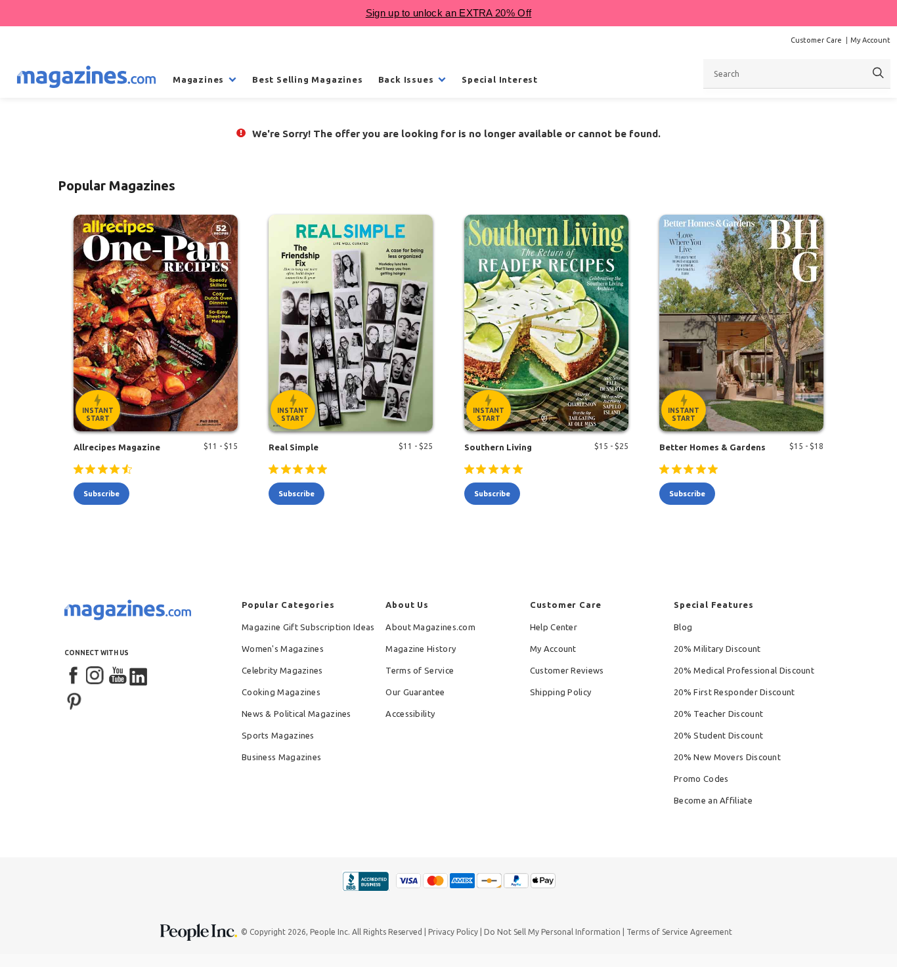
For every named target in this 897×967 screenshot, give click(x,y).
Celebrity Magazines (282, 670)
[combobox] (796, 73)
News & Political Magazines (296, 713)
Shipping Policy (561, 692)
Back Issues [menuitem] (406, 79)
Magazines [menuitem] (198, 79)
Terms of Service (419, 670)
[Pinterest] (74, 700)
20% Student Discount (718, 735)
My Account (870, 40)
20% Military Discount (717, 648)
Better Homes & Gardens (712, 447)
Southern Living (498, 447)
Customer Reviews (567, 670)
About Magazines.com (430, 627)
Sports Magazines (278, 735)
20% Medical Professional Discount (744, 670)
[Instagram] (96, 676)
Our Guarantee (415, 692)
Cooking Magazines (281, 692)
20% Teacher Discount (718, 713)
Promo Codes (701, 778)
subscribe (101, 494)
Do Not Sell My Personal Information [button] (552, 932)
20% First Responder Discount (734, 692)
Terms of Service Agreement (679, 932)
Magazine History (420, 648)
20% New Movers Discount (727, 757)
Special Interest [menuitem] (500, 79)
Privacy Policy (453, 932)
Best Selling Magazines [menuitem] (307, 79)
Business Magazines (281, 757)
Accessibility (410, 713)
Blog (683, 627)
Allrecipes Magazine (117, 447)
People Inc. (330, 932)
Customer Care (816, 40)
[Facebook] (74, 676)
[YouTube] (117, 676)
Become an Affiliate (713, 800)
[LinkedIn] (139, 676)
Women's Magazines (283, 648)
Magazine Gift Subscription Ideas (308, 627)
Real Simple (293, 447)
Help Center (553, 627)
